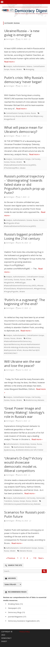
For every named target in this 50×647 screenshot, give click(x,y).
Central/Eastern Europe (15, 113)
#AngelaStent (9, 282)
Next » (41, 558)
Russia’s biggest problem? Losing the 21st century (23, 236)
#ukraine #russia (26, 551)
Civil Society (36, 159)
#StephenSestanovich (25, 288)
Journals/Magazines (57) (17, 617)
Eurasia (27, 113)
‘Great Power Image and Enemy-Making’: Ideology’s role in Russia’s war (24, 412)
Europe (22, 501)
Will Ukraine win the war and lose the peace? (22, 363)
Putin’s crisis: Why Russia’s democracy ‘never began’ (23, 79)
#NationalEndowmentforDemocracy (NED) (20, 285)
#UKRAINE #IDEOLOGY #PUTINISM (29, 450)
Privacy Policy (24, 632)
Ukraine (19, 69)
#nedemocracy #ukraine (35, 400)
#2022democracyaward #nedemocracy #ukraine (22, 504)
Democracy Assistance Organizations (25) (24, 621)
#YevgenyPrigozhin (11, 291)
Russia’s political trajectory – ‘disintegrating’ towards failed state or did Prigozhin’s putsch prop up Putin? (24, 184)
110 (34, 558)
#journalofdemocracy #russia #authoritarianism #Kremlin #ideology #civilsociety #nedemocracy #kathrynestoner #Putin (22, 347)
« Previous (10, 558)
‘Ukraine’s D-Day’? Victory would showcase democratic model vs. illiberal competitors (23, 464)
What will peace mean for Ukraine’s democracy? (23, 129)
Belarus (29, 66)
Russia (12, 69)
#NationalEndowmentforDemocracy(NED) (20, 165)
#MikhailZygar (20, 282)
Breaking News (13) (15, 604)
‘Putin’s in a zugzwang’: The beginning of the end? (24, 302)
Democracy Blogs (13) (16, 612)
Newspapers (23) (14, 608)
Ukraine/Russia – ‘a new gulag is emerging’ (21, 33)
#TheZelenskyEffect (11, 168)
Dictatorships (25, 444)
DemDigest (10, 39)
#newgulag (30, 69)
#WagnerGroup (39, 288)
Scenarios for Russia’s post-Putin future (25, 514)
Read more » (9, 61)
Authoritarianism (19, 66)
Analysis (9, 66)
